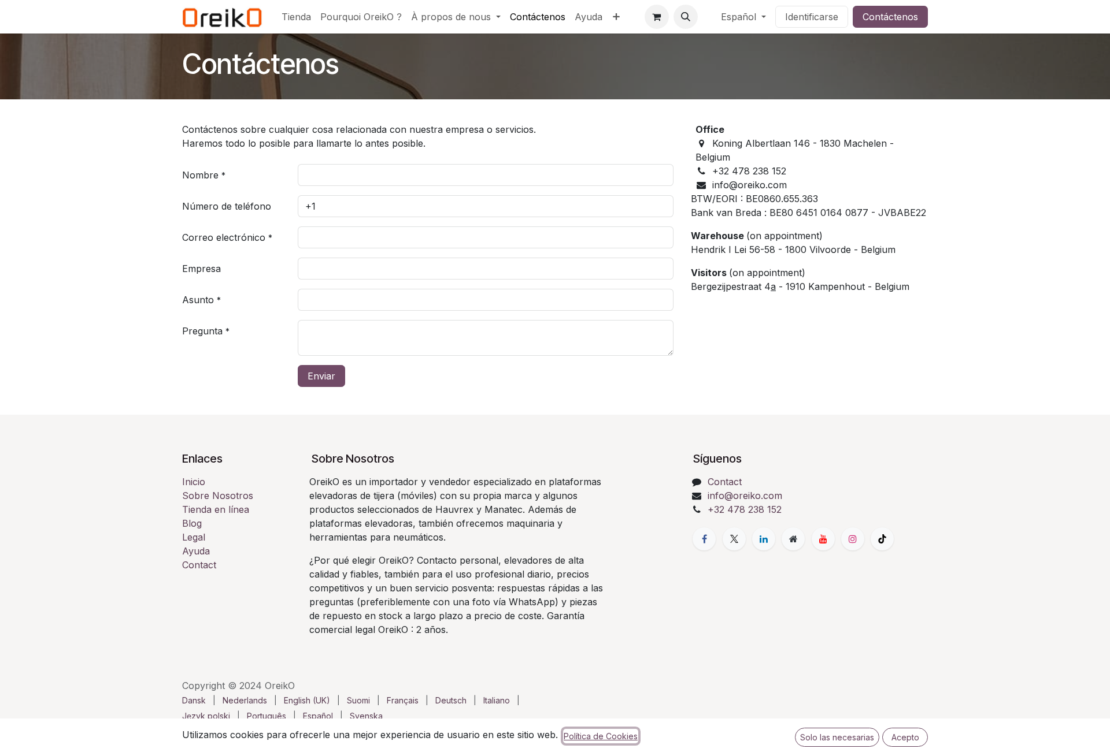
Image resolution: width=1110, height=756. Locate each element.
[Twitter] (734, 538)
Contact (199, 565)
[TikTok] (882, 538)
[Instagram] (852, 538)
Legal (193, 537)
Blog (192, 523)
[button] (686, 17)
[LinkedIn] (763, 538)
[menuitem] (296, 16)
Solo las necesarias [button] (837, 737)
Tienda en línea (215, 509)
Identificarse (811, 17)
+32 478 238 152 (745, 509)
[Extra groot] (793, 538)
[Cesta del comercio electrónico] (657, 17)
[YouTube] (823, 538)
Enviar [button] (321, 376)
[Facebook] (704, 538)
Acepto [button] (905, 737)
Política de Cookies (601, 736)
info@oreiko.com (745, 495)
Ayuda (196, 551)
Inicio (193, 481)
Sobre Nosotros (217, 495)
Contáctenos (890, 17)
